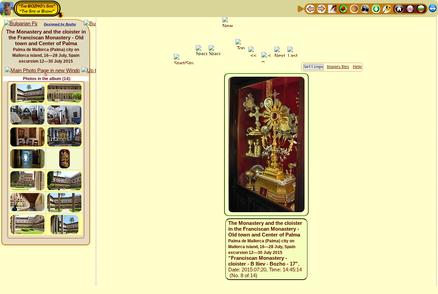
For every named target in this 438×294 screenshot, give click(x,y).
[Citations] (343, 8)
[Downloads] (376, 8)
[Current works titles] (354, 8)
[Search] (387, 8)
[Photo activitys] (365, 8)
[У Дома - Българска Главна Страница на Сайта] (421, 8)
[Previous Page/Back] (310, 8)
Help (357, 66)
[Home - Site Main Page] (399, 8)
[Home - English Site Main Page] (410, 8)
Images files (338, 66)
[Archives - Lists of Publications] (332, 8)
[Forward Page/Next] (321, 8)
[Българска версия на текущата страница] (20, 24)
